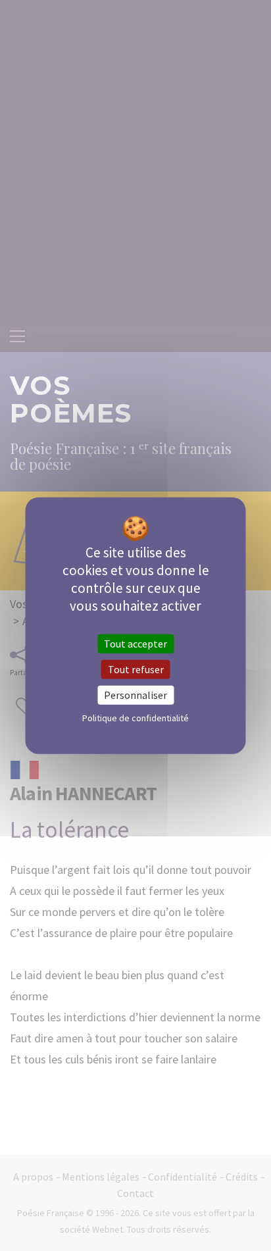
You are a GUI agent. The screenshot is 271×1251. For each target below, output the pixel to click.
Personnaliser (135, 695)
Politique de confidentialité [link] (135, 718)
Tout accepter (135, 643)
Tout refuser (136, 668)
